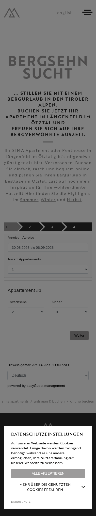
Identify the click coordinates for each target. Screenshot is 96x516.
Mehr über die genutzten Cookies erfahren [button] (45, 487)
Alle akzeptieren (48, 473)
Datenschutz (21, 502)
